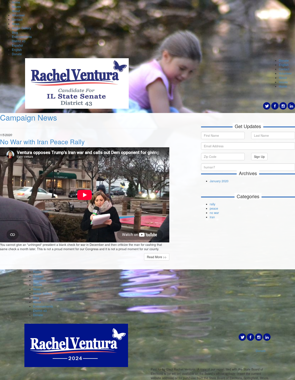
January (216, 181)
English (17, 49)
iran (212, 217)
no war (214, 212)
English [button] (284, 65)
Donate (17, 54)
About (16, 11)
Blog (15, 32)
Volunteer (18, 15)
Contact (17, 19)
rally (212, 204)
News (15, 24)
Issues (16, 6)
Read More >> (157, 257)
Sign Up (259, 156)
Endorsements (22, 37)
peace (214, 208)
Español (17, 45)
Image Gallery (21, 28)
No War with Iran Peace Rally (42, 141)
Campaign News (28, 117)
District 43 (18, 41)
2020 (225, 181)
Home (16, 2)
